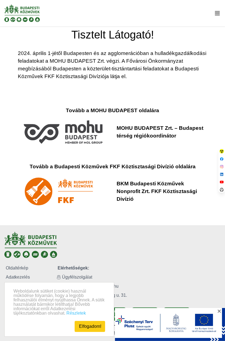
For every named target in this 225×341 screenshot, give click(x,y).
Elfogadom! (90, 326)
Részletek (76, 313)
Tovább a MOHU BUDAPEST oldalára (112, 110)
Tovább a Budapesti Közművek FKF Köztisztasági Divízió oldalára (113, 166)
